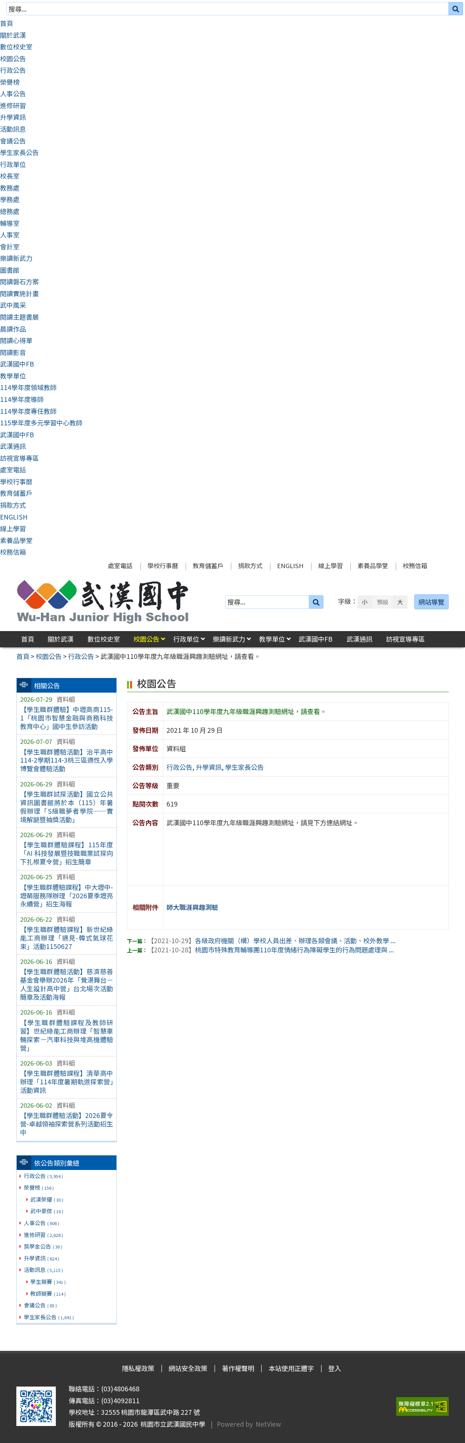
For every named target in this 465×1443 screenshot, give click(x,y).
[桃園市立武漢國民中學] (102, 601)
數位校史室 (16, 46)
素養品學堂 (16, 540)
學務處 (9, 199)
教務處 (9, 187)
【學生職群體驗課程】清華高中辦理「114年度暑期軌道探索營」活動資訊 (66, 1081)
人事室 (9, 234)
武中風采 (13, 305)
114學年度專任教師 (28, 411)
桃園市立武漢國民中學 (171, 1424)
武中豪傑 (46, 1211)
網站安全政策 (188, 1368)
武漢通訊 (13, 446)
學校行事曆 (16, 481)
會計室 (9, 246)
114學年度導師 (22, 399)
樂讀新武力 (16, 258)
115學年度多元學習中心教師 (41, 422)
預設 (382, 602)
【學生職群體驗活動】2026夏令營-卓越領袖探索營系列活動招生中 (66, 1123)
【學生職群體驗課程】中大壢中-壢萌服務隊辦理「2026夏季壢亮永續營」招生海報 (66, 895)
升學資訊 (13, 117)
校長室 (9, 176)
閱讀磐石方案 (19, 281)
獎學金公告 (43, 1246)
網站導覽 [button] (431, 602)
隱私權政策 (138, 1368)
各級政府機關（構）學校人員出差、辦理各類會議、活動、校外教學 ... (271, 940)
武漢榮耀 (46, 1199)
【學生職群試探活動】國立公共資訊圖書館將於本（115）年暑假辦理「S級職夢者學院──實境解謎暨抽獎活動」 (66, 806)
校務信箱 (13, 552)
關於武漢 (13, 35)
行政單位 (13, 164)
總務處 (9, 211)
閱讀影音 (13, 352)
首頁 (6, 23)
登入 (334, 1368)
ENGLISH (14, 517)
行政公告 (13, 70)
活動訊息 (13, 129)
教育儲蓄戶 (16, 493)
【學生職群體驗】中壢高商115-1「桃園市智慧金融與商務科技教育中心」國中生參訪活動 (66, 717)
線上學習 (13, 528)
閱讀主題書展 (19, 317)
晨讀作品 (13, 329)
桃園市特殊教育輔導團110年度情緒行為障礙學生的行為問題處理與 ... (270, 949)
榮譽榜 (9, 82)
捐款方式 (13, 505)
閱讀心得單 (16, 340)
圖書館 (9, 270)
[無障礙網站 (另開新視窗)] (422, 1406)
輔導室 (9, 223)
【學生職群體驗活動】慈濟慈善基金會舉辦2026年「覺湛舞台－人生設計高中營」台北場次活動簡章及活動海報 (66, 984)
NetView (268, 1424)
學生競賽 (48, 1281)
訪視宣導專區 (19, 458)
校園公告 (13, 58)
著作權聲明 (238, 1368)
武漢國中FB (17, 364)
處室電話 (13, 469)
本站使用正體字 (291, 1368)
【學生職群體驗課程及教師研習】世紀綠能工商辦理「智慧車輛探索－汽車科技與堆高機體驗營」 (66, 1035)
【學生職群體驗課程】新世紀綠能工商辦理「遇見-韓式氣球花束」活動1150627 (66, 937)
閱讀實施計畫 (19, 293)
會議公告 (13, 141)
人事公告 (13, 93)
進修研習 (13, 105)
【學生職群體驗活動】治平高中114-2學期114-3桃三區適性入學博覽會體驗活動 (66, 760)
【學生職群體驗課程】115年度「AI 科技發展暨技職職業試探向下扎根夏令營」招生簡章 (66, 853)
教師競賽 (48, 1293)
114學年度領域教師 (28, 387)
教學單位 (13, 375)
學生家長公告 (19, 152)
